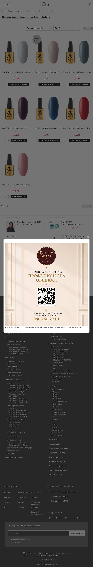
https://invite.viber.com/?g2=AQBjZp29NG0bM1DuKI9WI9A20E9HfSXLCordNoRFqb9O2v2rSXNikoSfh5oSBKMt (43, 327)
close (88, 237)
